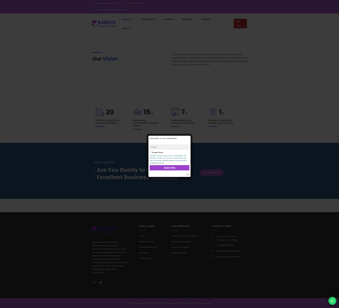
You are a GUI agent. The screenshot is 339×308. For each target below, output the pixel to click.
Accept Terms (157, 152)
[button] (332, 301)
